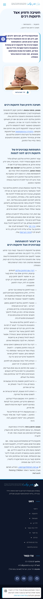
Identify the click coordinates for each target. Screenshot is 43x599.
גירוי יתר (32, 226)
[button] (3, 39)
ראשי (36, 509)
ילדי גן (35, 523)
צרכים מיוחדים (32, 542)
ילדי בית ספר (33, 528)
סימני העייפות (26, 232)
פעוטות (35, 518)
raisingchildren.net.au (28, 467)
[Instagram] (30, 579)
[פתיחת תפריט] (4, 4)
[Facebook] (37, 579)
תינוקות (35, 514)
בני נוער (35, 533)
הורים (35, 538)
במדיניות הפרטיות (21, 595)
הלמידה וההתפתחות (24, 132)
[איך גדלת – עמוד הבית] (26, 4)
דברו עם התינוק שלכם (25, 271)
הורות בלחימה (32, 547)
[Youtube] (24, 579)
